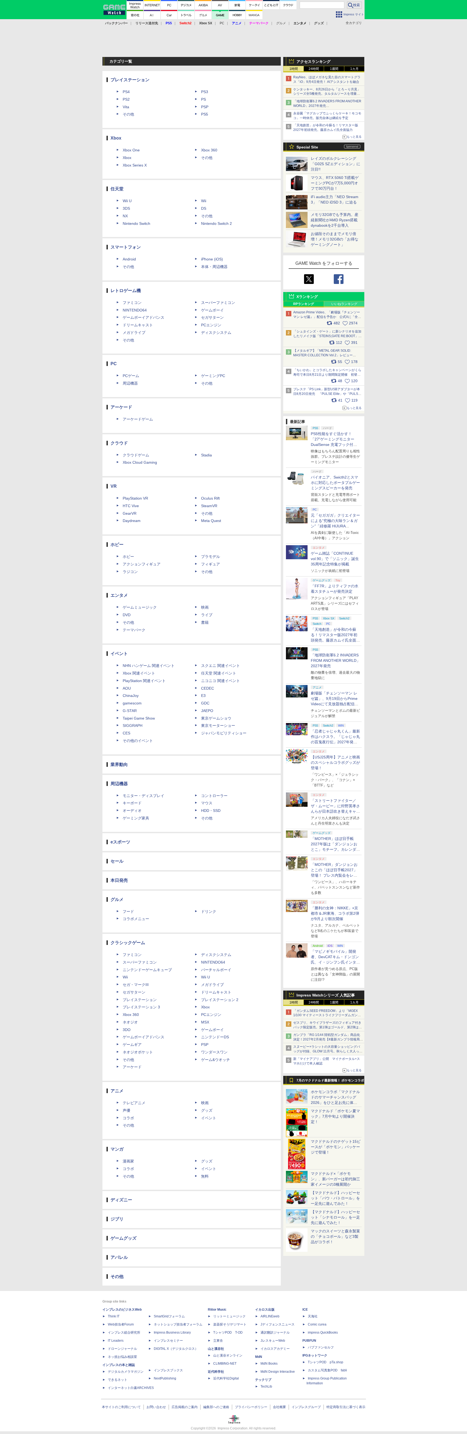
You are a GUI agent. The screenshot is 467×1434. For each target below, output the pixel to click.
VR (114, 486)
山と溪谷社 (216, 1349)
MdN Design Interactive (278, 1372)
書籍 (205, 622)
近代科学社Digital (226, 1378)
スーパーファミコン (218, 302)
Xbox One (131, 150)
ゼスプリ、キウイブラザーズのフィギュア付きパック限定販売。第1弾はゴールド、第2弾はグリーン (327, 1027)
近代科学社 (216, 1372)
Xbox (116, 138)
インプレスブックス (168, 1370)
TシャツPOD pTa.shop (325, 1362)
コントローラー (214, 796)
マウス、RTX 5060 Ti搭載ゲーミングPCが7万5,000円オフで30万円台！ (335, 183)
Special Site (307, 147)
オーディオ (132, 810)
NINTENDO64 (135, 310)
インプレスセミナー (168, 1341)
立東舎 (218, 1341)
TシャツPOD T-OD (228, 1332)
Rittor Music (217, 1309)
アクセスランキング (313, 61)
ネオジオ (130, 1022)
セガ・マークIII (136, 984)
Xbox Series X (135, 165)
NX (125, 216)
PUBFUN (309, 1341)
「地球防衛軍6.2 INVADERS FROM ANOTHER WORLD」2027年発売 (335, 660)
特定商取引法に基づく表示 (345, 1407)
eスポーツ (120, 842)
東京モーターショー (218, 725)
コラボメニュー (136, 919)
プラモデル (210, 556)
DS (203, 208)
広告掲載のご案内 (185, 1407)
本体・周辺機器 (214, 267)
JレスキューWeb (273, 1341)
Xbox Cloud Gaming (140, 462)
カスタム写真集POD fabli (327, 1370)
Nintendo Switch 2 (216, 223)
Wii (203, 201)
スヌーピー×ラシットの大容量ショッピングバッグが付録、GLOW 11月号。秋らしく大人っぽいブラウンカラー (327, 1051)
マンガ (117, 1149)
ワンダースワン (214, 1052)
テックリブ (263, 1380)
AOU (127, 688)
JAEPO (207, 710)
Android (129, 259)
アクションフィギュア (142, 564)
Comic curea (317, 1324)
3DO (127, 1030)
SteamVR (209, 506)
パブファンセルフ (321, 1347)
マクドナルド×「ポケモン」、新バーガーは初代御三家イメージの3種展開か (335, 1178)
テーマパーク (134, 630)
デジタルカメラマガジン (126, 1372)
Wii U (127, 201)
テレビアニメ (134, 1103)
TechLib (266, 1386)
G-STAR (130, 710)
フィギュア (210, 564)
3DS (126, 208)
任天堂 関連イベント (218, 673)
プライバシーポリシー (251, 1407)
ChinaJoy (131, 695)
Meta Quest (211, 520)
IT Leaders (116, 1341)
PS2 (126, 99)
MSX (205, 1022)
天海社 (313, 1316)
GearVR (129, 513)
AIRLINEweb (270, 1316)
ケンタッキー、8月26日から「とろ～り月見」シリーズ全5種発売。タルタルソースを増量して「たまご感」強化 (327, 93)
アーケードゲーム (138, 419)
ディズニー (121, 1200)
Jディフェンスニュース (278, 1324)
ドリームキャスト (138, 325)
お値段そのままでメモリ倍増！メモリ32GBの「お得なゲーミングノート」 (334, 239)
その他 (128, 114)
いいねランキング (344, 304)
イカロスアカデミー (275, 1349)
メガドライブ (134, 332)
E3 (203, 695)
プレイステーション (130, 79)
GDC (205, 703)
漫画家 (128, 1161)
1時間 (293, 69)
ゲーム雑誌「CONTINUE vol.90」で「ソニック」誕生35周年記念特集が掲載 (335, 558)
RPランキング (303, 304)
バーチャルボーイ (216, 970)
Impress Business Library (172, 1332)
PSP (204, 107)
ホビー (117, 544)
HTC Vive (131, 506)
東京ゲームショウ (216, 718)
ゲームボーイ (212, 310)
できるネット (117, 1380)
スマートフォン (126, 247)
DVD (127, 615)
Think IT (113, 1316)
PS (203, 99)
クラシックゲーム (128, 942)
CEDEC (207, 688)
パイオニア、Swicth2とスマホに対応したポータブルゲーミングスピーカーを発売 (335, 482)
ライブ (206, 615)
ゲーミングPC (213, 376)
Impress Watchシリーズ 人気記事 (325, 995)
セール (117, 861)
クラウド (119, 443)
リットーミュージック (229, 1316)
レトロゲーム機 (126, 290)
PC (222, 23)
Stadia (206, 455)
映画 (205, 607)
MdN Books (269, 1363)
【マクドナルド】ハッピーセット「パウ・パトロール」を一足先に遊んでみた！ (335, 1198)
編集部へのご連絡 (216, 1407)
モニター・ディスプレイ (143, 796)
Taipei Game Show (139, 718)
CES (126, 733)
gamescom (132, 703)
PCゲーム (131, 376)
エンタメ (119, 595)
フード (128, 911)
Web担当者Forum (121, 1324)
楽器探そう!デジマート (229, 1324)
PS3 (204, 92)
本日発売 (119, 880)
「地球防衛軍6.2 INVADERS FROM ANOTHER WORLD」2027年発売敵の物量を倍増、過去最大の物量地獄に (327, 105)
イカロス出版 (265, 1309)
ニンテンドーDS (215, 1037)
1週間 (334, 69)
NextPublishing (165, 1378)
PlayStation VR (135, 498)
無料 (205, 1176)
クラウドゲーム (136, 455)
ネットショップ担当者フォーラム (178, 1324)
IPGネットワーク (314, 1355)
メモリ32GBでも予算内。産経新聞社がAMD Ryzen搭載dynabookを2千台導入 (334, 220)
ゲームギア (132, 1044)
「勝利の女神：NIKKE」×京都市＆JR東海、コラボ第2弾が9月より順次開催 (335, 913)
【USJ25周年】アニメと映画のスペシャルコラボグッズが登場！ (335, 762)
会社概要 (279, 1407)
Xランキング (307, 296)
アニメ (117, 1091)
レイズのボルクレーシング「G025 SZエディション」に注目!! (335, 163)
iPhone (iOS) (212, 259)
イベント (119, 653)
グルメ (117, 899)
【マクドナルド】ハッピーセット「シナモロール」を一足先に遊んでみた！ (335, 1217)
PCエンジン (211, 325)
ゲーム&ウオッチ (215, 1059)
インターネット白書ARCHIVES (131, 1388)
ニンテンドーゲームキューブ (147, 970)
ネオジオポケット (138, 1052)
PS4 (126, 92)
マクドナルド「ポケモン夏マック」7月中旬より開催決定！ (335, 1116)
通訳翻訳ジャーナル (275, 1332)
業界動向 (119, 764)
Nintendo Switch (136, 223)
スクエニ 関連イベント (220, 665)
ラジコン (130, 571)
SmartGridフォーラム (169, 1316)
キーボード (132, 803)
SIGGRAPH (132, 725)
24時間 (314, 69)
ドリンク (208, 911)
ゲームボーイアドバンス (143, 317)
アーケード (121, 407)
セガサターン (212, 317)
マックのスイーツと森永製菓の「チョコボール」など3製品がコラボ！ (335, 1236)
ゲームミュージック (140, 607)
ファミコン (132, 302)
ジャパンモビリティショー (223, 733)
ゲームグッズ (123, 1238)
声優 (126, 1110)
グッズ (206, 1110)
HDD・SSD (211, 810)
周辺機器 (130, 383)
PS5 (204, 114)
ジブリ (117, 1219)
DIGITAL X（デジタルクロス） (176, 1349)
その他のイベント (138, 740)
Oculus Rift (210, 498)
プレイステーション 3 (141, 1007)
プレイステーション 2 (219, 1000)
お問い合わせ (156, 1407)
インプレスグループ (306, 1407)
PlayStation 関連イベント (144, 681)
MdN (258, 1357)
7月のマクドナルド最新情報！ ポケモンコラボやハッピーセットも (330, 1082)
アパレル (119, 1257)
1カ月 (354, 69)
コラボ (128, 1118)
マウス (206, 803)
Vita (126, 107)
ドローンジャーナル (122, 1349)
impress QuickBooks (323, 1332)
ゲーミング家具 (136, 818)
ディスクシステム (216, 332)
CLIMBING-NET (224, 1363)
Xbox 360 (209, 150)
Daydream (132, 520)
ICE (305, 1309)
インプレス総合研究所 (124, 1332)
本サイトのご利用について (121, 1407)
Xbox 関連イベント (139, 673)
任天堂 (117, 189)
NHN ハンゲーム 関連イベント (149, 665)
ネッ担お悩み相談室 (122, 1357)
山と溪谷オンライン (227, 1355)
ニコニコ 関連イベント (220, 681)
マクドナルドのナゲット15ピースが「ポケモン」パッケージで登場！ (336, 1146)
